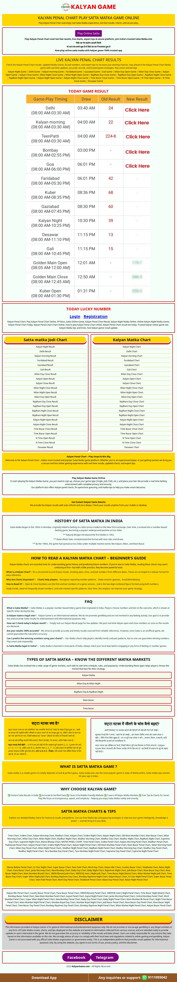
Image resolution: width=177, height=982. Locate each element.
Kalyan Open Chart (132, 378)
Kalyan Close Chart (132, 383)
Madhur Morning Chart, (89, 838)
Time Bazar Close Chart (131, 428)
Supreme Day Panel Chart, (119, 851)
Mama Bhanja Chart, (51, 841)
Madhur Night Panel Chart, (31, 851)
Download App (44, 977)
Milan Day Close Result (45, 374)
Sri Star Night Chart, (42, 867)
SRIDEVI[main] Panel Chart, (93, 893)
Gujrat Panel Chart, (75, 896)
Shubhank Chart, (150, 867)
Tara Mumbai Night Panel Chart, (90, 851)
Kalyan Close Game (29, 74)
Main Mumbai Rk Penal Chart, (141, 899)
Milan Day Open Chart (131, 396)
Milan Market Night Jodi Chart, (152, 873)
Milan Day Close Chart (131, 374)
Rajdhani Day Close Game (103, 74)
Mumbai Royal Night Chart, (89, 902)
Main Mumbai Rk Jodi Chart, (37, 873)
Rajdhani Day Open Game (130, 74)
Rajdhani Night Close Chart (132, 410)
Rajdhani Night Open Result (45, 415)
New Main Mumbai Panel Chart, (50, 896)
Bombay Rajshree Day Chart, (64, 876)
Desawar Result (45, 447)
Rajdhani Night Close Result (45, 410)
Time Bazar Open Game (127, 77)
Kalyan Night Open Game (50, 77)
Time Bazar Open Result (45, 433)
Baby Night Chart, (95, 870)
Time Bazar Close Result (45, 428)
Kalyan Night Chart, (112, 835)
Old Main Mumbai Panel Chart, (112, 844)
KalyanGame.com (81, 966)
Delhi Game (34, 71)
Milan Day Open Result (45, 396)
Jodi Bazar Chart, (135, 870)
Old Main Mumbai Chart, (133, 835)
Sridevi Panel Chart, (110, 841)
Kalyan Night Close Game (76, 77)
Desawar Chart (131, 447)
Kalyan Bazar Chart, (118, 876)
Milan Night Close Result (45, 387)
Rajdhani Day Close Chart (132, 401)
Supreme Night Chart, (30, 841)
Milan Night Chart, (48, 838)
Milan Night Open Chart (131, 392)
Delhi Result (45, 351)
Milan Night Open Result (45, 392)
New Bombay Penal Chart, (68, 899)
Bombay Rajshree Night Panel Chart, (97, 905)
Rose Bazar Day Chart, (154, 870)
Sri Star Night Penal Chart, (140, 876)
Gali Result (45, 369)
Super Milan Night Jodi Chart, (36, 876)
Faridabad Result (45, 360)
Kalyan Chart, (76, 835)
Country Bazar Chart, (132, 867)
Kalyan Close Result (45, 383)
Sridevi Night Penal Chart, (60, 844)
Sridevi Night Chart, (92, 835)
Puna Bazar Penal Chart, (68, 893)
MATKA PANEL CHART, (72, 841)
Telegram (105, 957)
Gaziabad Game (92, 71)
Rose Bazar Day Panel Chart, (139, 902)
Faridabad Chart (131, 360)
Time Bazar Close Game (102, 77)
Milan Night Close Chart (131, 387)
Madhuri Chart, (62, 835)
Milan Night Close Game (51, 74)
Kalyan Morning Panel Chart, (133, 841)
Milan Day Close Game (150, 71)
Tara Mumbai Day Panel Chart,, (59, 851)
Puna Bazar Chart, (22, 870)
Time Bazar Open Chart (131, 433)
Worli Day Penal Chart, (69, 879)
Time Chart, (13, 835)
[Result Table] (88, 196)
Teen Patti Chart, (80, 867)
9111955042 (157, 977)
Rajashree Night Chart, (116, 870)
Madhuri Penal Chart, (158, 841)
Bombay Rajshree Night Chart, (93, 876)
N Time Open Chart (132, 438)
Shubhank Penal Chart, (91, 879)
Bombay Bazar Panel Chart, (21, 896)
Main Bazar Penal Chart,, (139, 844)
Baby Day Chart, (79, 870)
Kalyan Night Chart (132, 346)
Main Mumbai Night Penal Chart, (35, 902)
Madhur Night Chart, (129, 838)
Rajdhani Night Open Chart (132, 415)
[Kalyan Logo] (88, 7)
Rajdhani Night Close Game (158, 74)
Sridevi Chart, (26, 835)
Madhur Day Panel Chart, (155, 848)
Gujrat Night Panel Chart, (97, 896)
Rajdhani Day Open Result (45, 406)
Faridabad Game (74, 71)
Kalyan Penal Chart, (37, 844)
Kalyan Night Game (17, 71)
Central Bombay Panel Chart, (150, 896)
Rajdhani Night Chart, (150, 838)
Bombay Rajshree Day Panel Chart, (63, 905)
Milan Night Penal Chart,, (50, 848)
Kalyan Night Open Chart (132, 419)
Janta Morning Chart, (41, 870)
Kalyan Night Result (45, 346)
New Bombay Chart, (61, 870)
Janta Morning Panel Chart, (122, 896)
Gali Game (107, 71)
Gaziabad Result (45, 365)
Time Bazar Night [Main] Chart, (122, 873)
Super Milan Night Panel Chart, (40, 899)
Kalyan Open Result (45, 378)
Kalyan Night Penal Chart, (85, 844)
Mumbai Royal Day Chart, (64, 902)
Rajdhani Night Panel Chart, (102, 848)
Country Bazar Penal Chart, (43, 893)
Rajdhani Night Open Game (22, 77)
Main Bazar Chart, (154, 835)
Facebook (76, 957)
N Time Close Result (45, 442)
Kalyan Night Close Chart (132, 424)
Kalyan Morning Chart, (44, 835)
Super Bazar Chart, (62, 867)
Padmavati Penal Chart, (16, 844)
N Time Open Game (151, 77)
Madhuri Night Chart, (67, 838)
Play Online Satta (88, 33)
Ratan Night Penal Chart (136, 879)
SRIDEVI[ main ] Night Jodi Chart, (91, 873)
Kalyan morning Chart (131, 355)
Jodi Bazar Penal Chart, (114, 902)
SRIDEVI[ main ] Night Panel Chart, (123, 893)
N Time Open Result (45, 438)
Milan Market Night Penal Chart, (131, 905)
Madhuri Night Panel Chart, (76, 848)
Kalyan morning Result (45, 355)
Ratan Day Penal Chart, (113, 879)
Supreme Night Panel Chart (145, 851)
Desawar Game (95, 81)
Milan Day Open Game (125, 71)
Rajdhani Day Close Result (45, 401)
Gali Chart (132, 369)
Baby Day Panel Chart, (92, 899)
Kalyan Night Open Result (45, 419)
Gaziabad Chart (131, 365)
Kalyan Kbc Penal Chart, (18, 893)
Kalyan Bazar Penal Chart (159, 905)
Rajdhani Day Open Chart (132, 406)
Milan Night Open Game (77, 74)
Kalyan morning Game (53, 71)
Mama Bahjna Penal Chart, (20, 867)
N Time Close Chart (131, 442)
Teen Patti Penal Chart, (46, 879)
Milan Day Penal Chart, (27, 848)
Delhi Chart (131, 351)
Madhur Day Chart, (110, 838)
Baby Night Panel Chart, (114, 899)
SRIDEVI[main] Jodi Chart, (63, 873)
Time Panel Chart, (91, 841)
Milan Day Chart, (30, 838)
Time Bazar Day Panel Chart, (32, 905)
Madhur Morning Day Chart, (129, 848)
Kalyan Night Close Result (45, 424)
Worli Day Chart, (96, 867)
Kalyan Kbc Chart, (112, 867)
